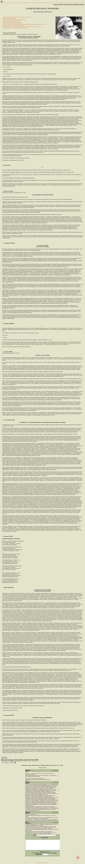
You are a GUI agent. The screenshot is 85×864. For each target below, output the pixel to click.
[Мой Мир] (15, 762)
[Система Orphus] (1, 764)
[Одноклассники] (13, 762)
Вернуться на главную (42, 862)
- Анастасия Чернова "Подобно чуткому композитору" (14, 27)
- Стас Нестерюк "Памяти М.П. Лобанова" (12, 23)
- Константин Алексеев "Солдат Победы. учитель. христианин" (17, 17)
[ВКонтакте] (11, 762)
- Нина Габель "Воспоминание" (9, 18)
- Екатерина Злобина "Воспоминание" (10, 21)
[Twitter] (12, 762)
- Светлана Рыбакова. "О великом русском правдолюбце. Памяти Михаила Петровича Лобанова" (24, 24)
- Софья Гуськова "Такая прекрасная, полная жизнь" (14, 19)
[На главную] (2, 1)
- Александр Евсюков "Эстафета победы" (11, 20)
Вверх (78, 860)
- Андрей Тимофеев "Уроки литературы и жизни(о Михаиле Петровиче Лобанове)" (21, 26)
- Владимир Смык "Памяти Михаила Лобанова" (13, 25)
